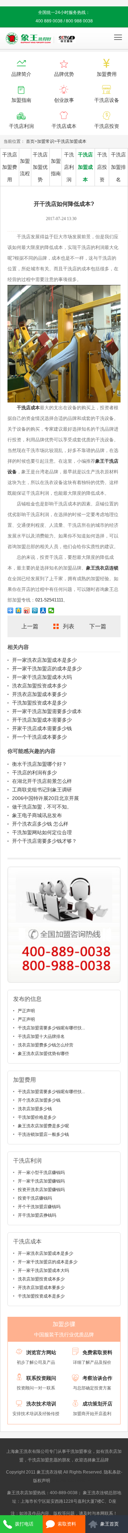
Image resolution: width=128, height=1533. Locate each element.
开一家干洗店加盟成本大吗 (42, 677)
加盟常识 (45, 141)
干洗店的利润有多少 (34, 772)
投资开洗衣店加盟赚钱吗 (41, 1189)
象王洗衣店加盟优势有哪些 (43, 1053)
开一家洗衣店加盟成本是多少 (44, 660)
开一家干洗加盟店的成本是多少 (47, 668)
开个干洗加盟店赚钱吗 (39, 1206)
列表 (68, 626)
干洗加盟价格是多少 (37, 1117)
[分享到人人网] (43, 610)
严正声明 (26, 1010)
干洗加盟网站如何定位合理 (42, 832)
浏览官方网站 (41, 1352)
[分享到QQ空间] (19, 610)
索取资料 (67, 1524)
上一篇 (29, 626)
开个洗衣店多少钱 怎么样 (40, 824)
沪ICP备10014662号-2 (73, 1480)
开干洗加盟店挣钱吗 (37, 1215)
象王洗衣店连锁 (102, 568)
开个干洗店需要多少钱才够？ (44, 841)
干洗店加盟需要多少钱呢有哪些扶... (51, 1027)
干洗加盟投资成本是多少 (39, 703)
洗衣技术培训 (41, 1404)
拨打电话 (24, 1524)
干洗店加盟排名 (118, 167)
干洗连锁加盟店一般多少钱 (43, 1134)
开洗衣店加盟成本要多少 (39, 694)
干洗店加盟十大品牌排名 (41, 1036)
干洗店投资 (102, 167)
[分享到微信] (51, 610)
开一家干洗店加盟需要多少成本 (47, 711)
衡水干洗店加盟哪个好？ (39, 764)
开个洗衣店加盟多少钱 (39, 1100)
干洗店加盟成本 (71, 141)
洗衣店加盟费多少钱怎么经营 (45, 1045)
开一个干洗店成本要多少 (39, 737)
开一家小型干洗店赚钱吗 (41, 1172)
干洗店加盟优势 (40, 167)
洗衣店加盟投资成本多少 (39, 685)
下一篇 (97, 626)
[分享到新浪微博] (27, 610)
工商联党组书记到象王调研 (42, 790)
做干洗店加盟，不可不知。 (42, 807)
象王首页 (109, 1524)
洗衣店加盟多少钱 (35, 1108)
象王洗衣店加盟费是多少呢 (43, 1125)
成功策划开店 (97, 1404)
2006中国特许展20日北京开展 (45, 798)
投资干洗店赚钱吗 (35, 1198)
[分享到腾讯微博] (35, 610)
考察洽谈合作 (97, 1378)
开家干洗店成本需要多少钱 (42, 728)
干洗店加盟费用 (9, 167)
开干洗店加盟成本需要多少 (42, 720)
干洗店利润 (69, 167)
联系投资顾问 (41, 1378)
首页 (30, 141)
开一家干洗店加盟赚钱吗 (41, 1181)
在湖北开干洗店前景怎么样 (42, 781)
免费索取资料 (97, 1352)
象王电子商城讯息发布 (37, 815)
